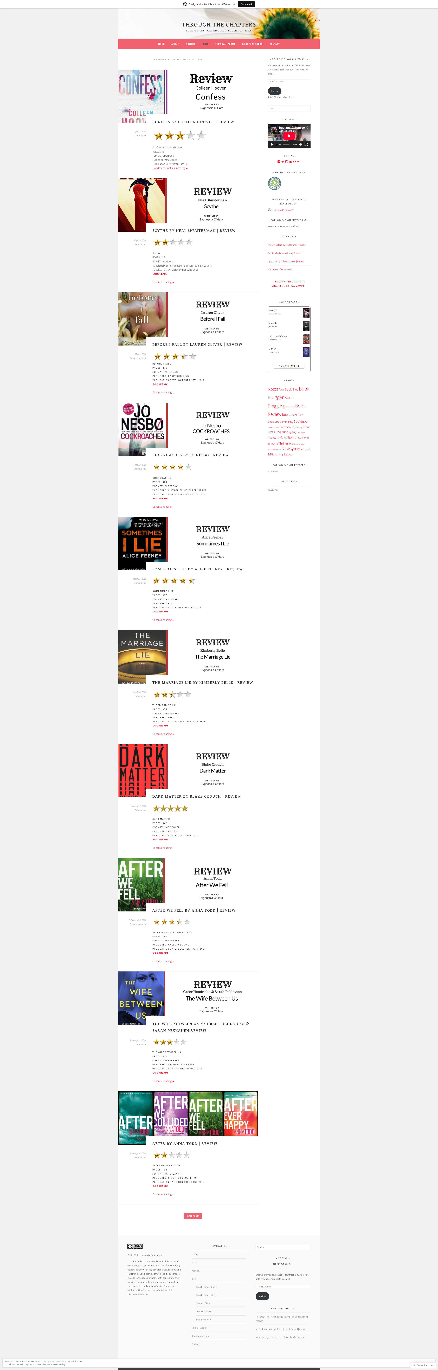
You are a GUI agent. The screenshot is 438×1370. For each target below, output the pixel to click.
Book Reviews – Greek (206, 1294)
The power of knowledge (280, 269)
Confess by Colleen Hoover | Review (193, 122)
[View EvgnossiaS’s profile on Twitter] (282, 161)
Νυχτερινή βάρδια (278, 335)
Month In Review (203, 1311)
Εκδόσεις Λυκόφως (298, 444)
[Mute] (300, 144)
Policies (191, 43)
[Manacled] (306, 331)
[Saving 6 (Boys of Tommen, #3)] (306, 317)
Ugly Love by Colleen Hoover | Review (286, 261)
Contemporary (287, 427)
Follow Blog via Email (289, 59)
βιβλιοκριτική (291, 449)
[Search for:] (289, 108)
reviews (281, 437)
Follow (274, 90)
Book (282, 389)
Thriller (283, 443)
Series (305, 437)
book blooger (290, 407)
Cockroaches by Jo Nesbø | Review (190, 455)
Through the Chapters (219, 24)
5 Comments (140, 583)
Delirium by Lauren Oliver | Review (284, 253)
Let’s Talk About (225, 43)
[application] (289, 136)
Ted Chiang (275, 352)
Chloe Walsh (275, 314)
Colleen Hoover (273, 427)
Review (272, 437)
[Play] (272, 144)
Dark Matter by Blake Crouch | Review (196, 796)
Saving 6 (273, 310)
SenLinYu (274, 327)
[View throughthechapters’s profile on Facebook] (278, 161)
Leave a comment (138, 358)
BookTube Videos (252, 43)
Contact (274, 43)
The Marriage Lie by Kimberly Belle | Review (202, 682)
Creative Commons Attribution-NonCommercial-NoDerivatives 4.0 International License (150, 1290)
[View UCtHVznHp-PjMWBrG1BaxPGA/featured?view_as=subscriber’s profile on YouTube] (294, 161)
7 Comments (140, 810)
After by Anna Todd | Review (184, 1143)
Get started (246, 4)
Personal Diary (203, 1303)
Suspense (273, 443)
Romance (294, 437)
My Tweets (273, 471)
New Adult (301, 432)
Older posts (192, 1216)
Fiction (306, 427)
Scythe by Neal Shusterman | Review (194, 230)
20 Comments (139, 1157)
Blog (205, 43)
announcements (203, 1319)
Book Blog (291, 389)
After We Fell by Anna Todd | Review (194, 910)
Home (161, 43)
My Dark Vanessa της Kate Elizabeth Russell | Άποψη (281, 1329)
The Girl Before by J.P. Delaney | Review (287, 244)
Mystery (292, 432)
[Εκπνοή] (306, 356)
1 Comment (141, 136)
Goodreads (158, 168)
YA (290, 443)
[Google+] (298, 161)
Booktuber (301, 421)
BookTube (297, 414)
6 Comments (140, 244)
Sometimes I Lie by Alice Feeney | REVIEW (197, 569)
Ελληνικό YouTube (274, 449)
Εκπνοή (272, 348)
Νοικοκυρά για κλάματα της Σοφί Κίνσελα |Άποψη (280, 1337)
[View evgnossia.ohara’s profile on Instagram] (286, 161)
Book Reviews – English (207, 1286)
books (286, 414)
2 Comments (140, 469)
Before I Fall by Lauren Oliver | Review (197, 344)
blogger (274, 389)
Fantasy (299, 427)
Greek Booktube (278, 432)
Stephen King (276, 339)
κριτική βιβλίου (284, 454)
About (175, 43)
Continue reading (177, 168)
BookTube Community (280, 421)
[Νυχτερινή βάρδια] (306, 343)
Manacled (273, 323)
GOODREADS (159, 273)
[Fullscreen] (306, 144)
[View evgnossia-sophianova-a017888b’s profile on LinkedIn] (290, 161)
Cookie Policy (59, 1364)
